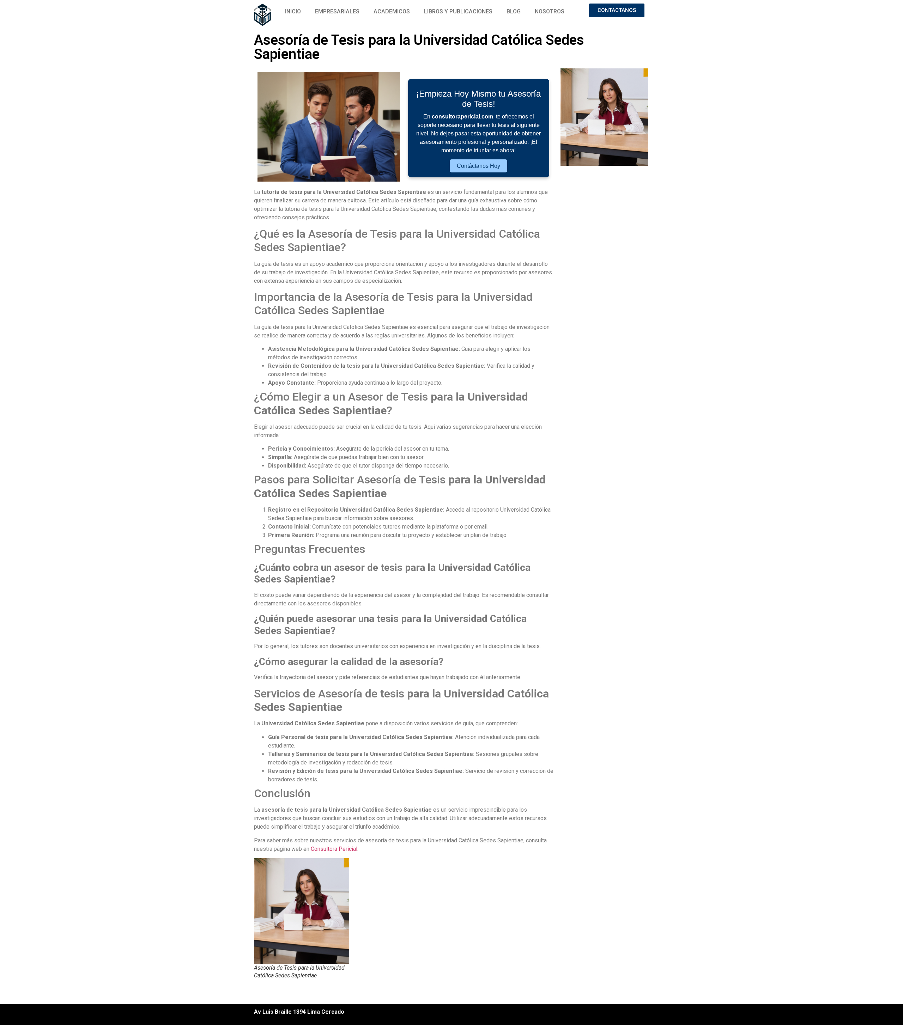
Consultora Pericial (334, 849)
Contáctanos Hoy (478, 166)
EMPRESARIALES (337, 11)
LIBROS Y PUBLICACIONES (458, 11)
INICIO (293, 11)
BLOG (514, 11)
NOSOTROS (549, 11)
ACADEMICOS (392, 11)
